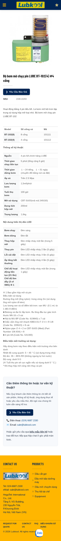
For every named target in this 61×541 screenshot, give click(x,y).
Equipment (40, 496)
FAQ (36, 524)
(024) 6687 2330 (29, 420)
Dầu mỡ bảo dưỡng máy (45, 480)
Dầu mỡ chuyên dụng (46, 487)
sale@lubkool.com (26, 424)
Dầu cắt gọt (40, 474)
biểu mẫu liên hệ (38, 431)
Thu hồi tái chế (42, 491)
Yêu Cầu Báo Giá (16, 92)
